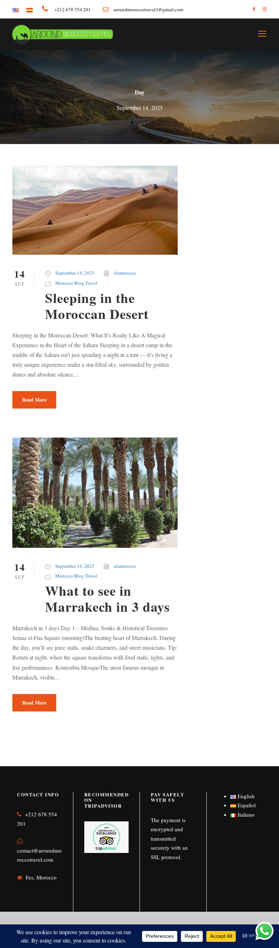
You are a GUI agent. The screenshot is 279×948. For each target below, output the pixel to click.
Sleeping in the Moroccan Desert (97, 306)
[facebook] (253, 9)
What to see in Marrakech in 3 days (107, 598)
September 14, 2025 (74, 273)
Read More (34, 399)
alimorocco (125, 273)
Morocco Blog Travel (76, 283)
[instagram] (265, 9)
